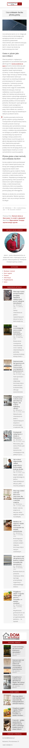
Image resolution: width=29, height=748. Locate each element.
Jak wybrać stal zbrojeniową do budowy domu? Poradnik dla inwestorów (18, 560)
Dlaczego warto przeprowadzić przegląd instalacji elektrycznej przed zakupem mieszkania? (18, 297)
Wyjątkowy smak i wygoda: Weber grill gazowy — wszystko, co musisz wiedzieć (18, 597)
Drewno (6, 275)
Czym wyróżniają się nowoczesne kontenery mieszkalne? (18, 330)
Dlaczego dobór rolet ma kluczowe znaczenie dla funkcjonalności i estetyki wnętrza (18, 496)
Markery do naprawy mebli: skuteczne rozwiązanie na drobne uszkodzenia (18, 526)
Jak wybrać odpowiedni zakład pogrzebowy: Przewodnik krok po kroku (18, 464)
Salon (5, 282)
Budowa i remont (15, 209)
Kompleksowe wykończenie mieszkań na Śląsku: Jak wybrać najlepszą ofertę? (18, 402)
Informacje (7, 278)
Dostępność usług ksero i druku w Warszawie (17, 435)
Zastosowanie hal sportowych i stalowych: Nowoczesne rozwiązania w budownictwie (18, 366)
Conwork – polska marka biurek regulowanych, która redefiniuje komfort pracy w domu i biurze (18, 724)
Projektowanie (8, 280)
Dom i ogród (8, 273)
